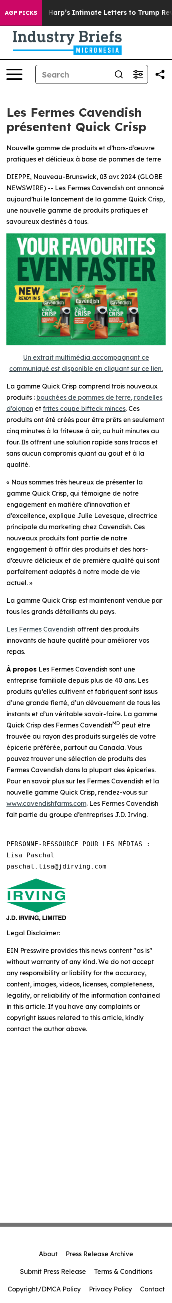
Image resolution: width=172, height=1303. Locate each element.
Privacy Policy (110, 1289)
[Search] (118, 74)
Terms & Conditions (123, 1271)
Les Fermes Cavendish (41, 629)
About (48, 1254)
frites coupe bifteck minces (84, 408)
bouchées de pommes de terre (83, 397)
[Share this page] (160, 74)
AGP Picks (21, 12)
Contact (152, 1289)
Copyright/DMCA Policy (44, 1289)
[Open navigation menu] (14, 74)
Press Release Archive (99, 1254)
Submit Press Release (53, 1271)
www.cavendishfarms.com (46, 803)
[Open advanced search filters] (138, 74)
